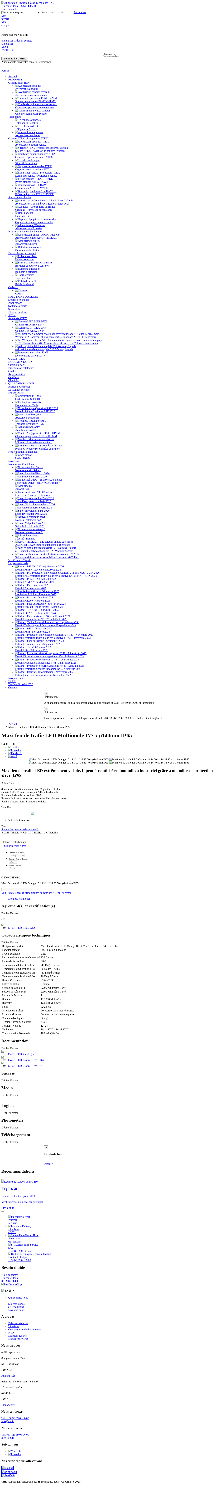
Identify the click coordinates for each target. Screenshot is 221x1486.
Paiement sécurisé (18, 1323)
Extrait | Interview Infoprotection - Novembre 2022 (43, 675)
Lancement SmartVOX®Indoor (32, 495)
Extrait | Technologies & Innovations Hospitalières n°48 (45, 625)
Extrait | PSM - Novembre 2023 (32, 631)
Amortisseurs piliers (26, 243)
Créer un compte (23, 40)
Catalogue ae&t (16, 364)
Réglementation (16, 374)
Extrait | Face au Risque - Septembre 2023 (38, 644)
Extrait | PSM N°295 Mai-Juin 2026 (34, 582)
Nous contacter (9, 9)
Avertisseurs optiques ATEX (30, 144)
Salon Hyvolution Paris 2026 (31, 513)
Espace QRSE (16, 392)
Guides (12, 371)
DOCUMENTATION (20, 361)
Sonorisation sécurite (19, 197)
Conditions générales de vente (24, 1329)
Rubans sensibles (24, 259)
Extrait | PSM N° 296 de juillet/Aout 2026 (38, 569)
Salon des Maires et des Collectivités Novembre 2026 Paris (47, 557)
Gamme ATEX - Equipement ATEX (28, 138)
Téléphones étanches (26, 122)
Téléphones (14, 116)
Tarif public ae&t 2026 (20, 684)
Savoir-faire (14, 309)
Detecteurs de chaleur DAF (30, 355)
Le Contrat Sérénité (19, 389)
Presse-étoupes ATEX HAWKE (32, 181)
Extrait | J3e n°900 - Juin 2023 (31, 650)
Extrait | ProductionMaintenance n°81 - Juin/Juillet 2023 (45, 662)
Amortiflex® (22, 488)
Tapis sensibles (23, 278)
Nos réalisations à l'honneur (23, 451)
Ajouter (48, 1163)
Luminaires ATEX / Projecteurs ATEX (36, 175)
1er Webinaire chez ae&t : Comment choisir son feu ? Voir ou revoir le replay (57, 343)
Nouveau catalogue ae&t (28, 519)
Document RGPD (18, 1338)
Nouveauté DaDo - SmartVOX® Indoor (37, 482)
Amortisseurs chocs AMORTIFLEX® (36, 237)
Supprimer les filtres (15, 845)
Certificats (13, 377)
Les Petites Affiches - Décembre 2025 (35, 594)
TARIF (12, 681)
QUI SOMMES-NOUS (21, 383)
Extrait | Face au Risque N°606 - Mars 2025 (39, 606)
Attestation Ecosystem (27, 417)
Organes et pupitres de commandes (34, 222)
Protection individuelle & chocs (25, 231)
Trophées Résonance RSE (29, 423)
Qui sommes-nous (18, 1297)
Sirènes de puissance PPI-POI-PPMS (35, 101)
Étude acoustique (17, 312)
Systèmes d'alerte (17, 305)
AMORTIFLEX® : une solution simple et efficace (42, 544)
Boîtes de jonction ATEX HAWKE (34, 194)
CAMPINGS (22, 457)
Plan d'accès (8, 1375)
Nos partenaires (16, 678)
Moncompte (5, 24)
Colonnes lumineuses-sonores (31, 113)
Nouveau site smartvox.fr (29, 532)
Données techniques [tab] (19, 898)
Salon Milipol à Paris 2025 (29, 526)
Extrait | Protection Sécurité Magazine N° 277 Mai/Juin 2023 (48, 668)
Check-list (13, 380)
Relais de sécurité (24, 284)
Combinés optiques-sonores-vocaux (34, 107)
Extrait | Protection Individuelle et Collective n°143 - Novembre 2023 (53, 637)
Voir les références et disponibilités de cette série (27, 892)
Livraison (13, 1326)
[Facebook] (15, 753)
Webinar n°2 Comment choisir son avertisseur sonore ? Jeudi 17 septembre (55, 336)
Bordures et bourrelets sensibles (32, 265)
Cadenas (13, 287)
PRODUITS (15, 79)
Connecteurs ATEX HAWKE (31, 188)
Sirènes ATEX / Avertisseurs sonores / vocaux (40, 150)
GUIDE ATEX (16, 358)
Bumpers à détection (26, 271)
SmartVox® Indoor (18, 299)
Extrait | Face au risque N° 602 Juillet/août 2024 (41, 619)
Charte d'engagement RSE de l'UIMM (36, 436)
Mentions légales (17, 1335)
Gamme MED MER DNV (29, 324)
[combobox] (57, 12)
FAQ (11, 1332)
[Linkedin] (14, 750)
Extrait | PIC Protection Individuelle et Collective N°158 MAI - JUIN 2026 (56, 575)
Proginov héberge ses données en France (37, 448)
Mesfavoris (5, 17)
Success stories (16, 1303)
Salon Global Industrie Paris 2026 (33, 507)
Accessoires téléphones (27, 135)
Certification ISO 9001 (27, 399)
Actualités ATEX (17, 318)
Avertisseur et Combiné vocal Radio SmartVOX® (42, 203)
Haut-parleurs (22, 216)
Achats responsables (26, 430)
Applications (15, 302)
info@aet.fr (7, 1421)
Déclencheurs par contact (22, 253)
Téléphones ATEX (25, 129)
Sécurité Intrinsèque (26, 163)
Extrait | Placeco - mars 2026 (30, 588)
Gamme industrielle (19, 82)
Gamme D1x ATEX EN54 (29, 330)
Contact (12, 687)
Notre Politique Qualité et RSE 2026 (35, 411)
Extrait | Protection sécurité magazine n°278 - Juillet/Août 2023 (49, 656)
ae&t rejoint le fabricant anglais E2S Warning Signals (44, 349)
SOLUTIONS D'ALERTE (23, 296)
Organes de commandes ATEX (32, 169)
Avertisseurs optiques (26, 88)
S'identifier (7, 40)
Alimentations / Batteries (28, 228)
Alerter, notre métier (19, 386)
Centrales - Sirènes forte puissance (33, 209)
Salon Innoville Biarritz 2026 (31, 476)
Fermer (5, 70)
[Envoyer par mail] (12, 756)
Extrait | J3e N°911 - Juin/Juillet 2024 (35, 613)
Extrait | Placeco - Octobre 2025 (32, 600)
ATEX (12, 315)
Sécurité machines (25, 538)
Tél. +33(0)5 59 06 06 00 (15, 1418)
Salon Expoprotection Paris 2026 (33, 501)
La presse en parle (18, 563)
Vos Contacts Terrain (19, 560)
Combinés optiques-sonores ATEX (34, 157)
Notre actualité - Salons (21, 464)
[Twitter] (13, 747)
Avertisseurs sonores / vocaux (31, 95)
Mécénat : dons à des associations (33, 442)
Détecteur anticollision (27, 250)
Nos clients (14, 461)
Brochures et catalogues (21, 368)
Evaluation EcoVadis (26, 405)
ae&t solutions (16, 1306)
